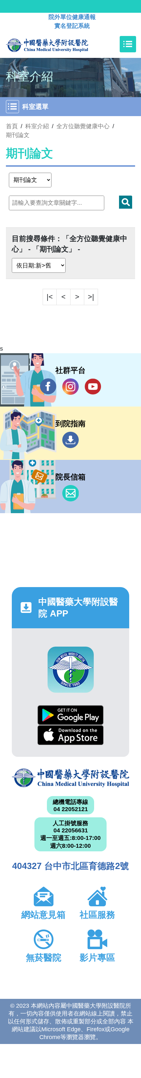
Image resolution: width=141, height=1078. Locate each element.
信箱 (70, 493)
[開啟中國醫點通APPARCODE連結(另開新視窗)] (71, 670)
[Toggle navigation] (128, 44)
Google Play (70, 715)
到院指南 (70, 440)
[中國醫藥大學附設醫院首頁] (57, 44)
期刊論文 (18, 135)
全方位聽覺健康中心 (83, 126)
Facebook (48, 386)
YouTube (93, 386)
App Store (70, 735)
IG (70, 386)
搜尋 (125, 202)
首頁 (12, 126)
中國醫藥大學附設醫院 (70, 778)
